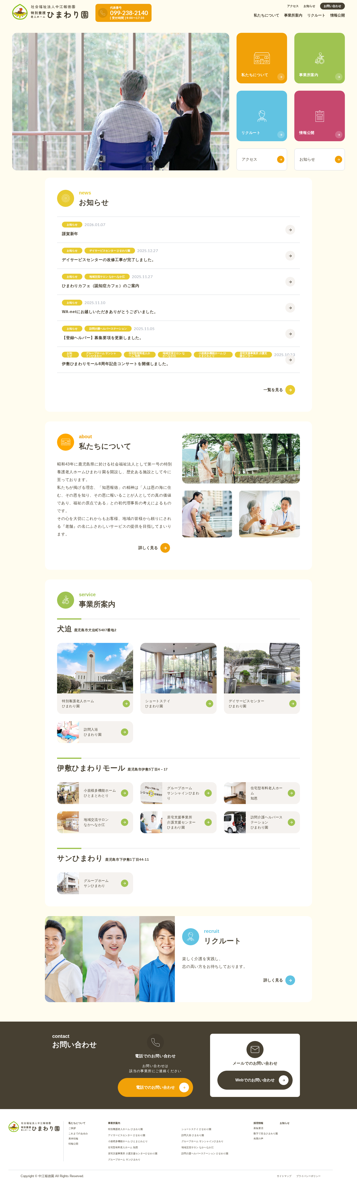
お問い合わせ (332, 6)
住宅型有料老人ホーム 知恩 (123, 1147)
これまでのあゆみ (78, 1133)
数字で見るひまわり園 (266, 1133)
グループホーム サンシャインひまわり (202, 1141)
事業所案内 (293, 15)
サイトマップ (284, 1176)
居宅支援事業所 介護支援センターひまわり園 (132, 1153)
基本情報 (73, 1138)
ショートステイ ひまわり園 (196, 1129)
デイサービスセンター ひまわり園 (126, 1135)
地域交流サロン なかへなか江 (197, 1147)
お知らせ (309, 6)
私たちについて (266, 15)
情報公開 (337, 15)
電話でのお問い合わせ (155, 1087)
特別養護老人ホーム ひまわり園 (125, 1129)
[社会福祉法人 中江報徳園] (50, 12)
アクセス (293, 6)
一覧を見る (273, 390)
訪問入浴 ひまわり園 (192, 1135)
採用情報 (258, 1123)
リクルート (316, 15)
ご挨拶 (72, 1128)
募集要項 (258, 1128)
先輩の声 (258, 1138)
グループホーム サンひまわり (124, 1159)
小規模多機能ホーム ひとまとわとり (128, 1141)
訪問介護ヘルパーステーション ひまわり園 (204, 1153)
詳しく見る (148, 548)
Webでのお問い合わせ (255, 1080)
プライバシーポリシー (308, 1176)
